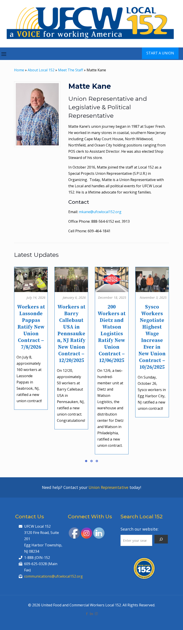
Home (19, 70)
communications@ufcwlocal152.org (53, 576)
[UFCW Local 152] (91, 23)
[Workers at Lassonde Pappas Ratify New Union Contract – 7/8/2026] (31, 278)
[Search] (161, 539)
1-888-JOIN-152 (37, 557)
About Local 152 (41, 70)
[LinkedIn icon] (91, 613)
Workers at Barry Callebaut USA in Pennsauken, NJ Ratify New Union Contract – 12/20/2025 (71, 334)
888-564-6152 (102, 221)
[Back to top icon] (161, 621)
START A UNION (160, 53)
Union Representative (108, 487)
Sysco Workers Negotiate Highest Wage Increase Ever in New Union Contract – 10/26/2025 (152, 337)
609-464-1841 (99, 231)
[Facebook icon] (87, 613)
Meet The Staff (70, 70)
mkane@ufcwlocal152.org (100, 211)
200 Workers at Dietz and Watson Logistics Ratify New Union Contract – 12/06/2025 (112, 334)
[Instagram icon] (96, 613)
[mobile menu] (4, 54)
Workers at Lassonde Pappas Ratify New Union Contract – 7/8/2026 (31, 327)
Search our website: (139, 529)
